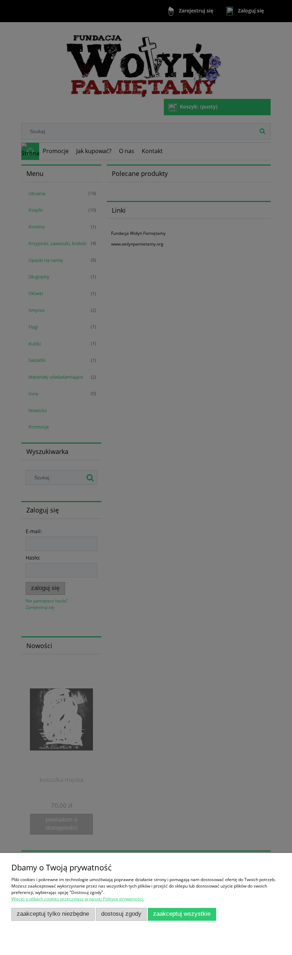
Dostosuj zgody (121, 913)
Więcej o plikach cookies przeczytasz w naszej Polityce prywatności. (77, 899)
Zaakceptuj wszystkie (181, 913)
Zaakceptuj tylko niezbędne (53, 913)
